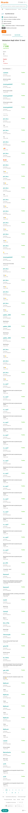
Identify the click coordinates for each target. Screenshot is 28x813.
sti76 (4, 764)
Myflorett (6, 683)
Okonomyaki (6, 634)
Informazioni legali (22, 796)
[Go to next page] (18, 793)
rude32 (5, 741)
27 (15, 792)
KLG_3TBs (6, 623)
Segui (4, 31)
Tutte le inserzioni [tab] (6, 35)
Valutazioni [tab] (17, 35)
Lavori (22, 799)
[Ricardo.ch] (4, 2)
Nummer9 (6, 574)
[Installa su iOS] (9, 805)
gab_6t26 (6, 670)
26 (12, 792)
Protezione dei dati (8, 799)
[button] (21, 2)
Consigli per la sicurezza (11, 802)
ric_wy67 (5, 384)
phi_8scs (5, 119)
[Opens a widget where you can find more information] (4, 810)
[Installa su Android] (19, 805)
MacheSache (7, 752)
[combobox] (14, 6)
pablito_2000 (7, 315)
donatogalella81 (8, 84)
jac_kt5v (5, 563)
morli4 (5, 600)
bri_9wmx (6, 657)
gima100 (5, 646)
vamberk (5, 73)
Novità (18, 799)
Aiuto (14, 799)
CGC (3, 796)
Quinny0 (5, 611)
